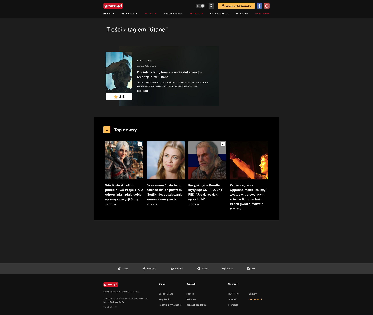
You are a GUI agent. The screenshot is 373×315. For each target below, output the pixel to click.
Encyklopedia (219, 13)
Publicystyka (173, 13)
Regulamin (164, 299)
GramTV (232, 299)
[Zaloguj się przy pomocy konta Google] (267, 6)
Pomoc (190, 293)
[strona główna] (120, 6)
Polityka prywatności (170, 305)
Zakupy (253, 293)
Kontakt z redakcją (196, 305)
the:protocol (255, 299)
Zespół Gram (166, 293)
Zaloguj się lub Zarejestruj (238, 5)
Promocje (196, 13)
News (106, 13)
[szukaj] (211, 6)
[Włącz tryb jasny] (200, 6)
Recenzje (128, 13)
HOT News (234, 293)
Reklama (191, 299)
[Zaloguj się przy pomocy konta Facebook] (259, 6)
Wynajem (242, 13)
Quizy (149, 13)
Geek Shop (262, 13)
